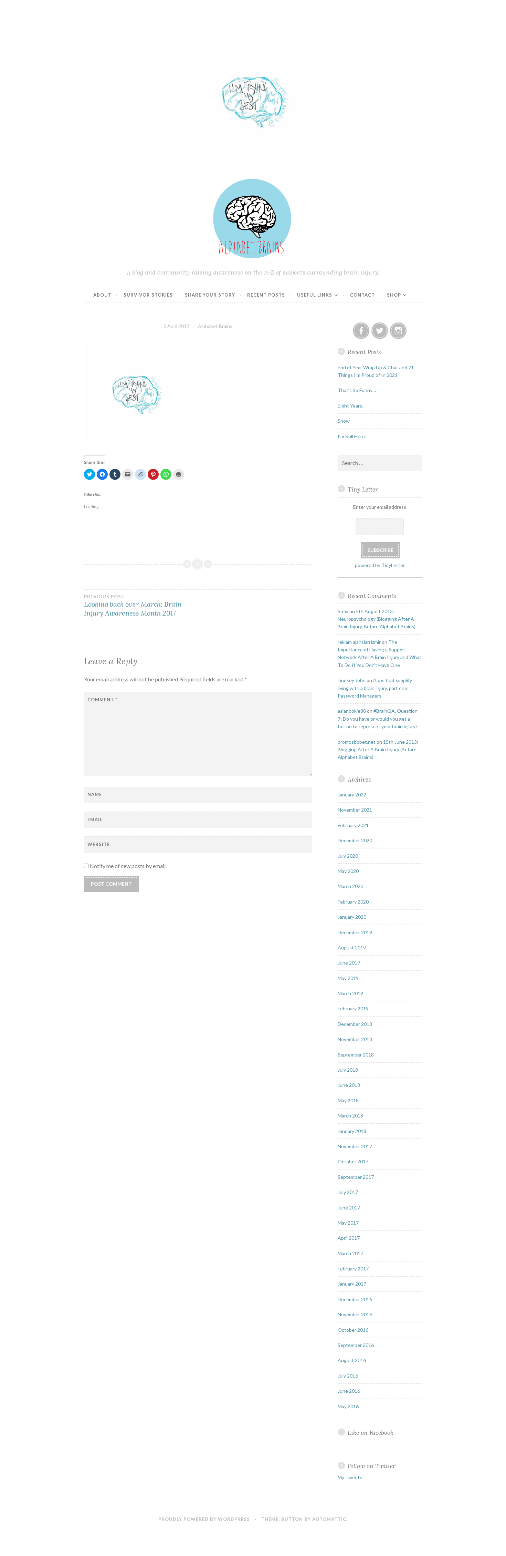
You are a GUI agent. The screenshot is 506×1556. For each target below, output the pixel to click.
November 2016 (355, 1314)
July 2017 (348, 1192)
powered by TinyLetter (380, 565)
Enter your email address (379, 507)
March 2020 (350, 886)
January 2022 (352, 794)
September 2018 (356, 1055)
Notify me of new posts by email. (128, 866)
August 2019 (352, 947)
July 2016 (348, 1376)
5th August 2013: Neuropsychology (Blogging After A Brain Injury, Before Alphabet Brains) (376, 619)
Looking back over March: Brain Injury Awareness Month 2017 (132, 605)
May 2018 (348, 1100)
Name (94, 794)
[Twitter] (379, 330)
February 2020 (353, 902)
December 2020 (355, 840)
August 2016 (352, 1360)
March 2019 (350, 993)
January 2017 (352, 1284)
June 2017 (349, 1207)
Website (98, 844)
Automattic (329, 1519)
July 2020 (348, 856)
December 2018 (355, 1024)
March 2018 (350, 1116)
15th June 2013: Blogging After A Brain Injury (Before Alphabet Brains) (378, 749)
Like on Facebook (370, 1432)
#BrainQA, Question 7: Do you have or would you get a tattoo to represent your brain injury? (378, 718)
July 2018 (348, 1070)
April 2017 (349, 1238)
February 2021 (353, 825)
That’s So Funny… (357, 390)
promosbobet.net (357, 742)
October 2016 (353, 1330)
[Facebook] (361, 330)
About (102, 295)
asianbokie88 (352, 711)
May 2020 (348, 871)
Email (95, 819)
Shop (394, 295)
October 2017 (353, 1161)
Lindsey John (352, 680)
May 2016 (348, 1406)
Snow (344, 421)
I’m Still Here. (352, 436)
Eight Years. (350, 406)
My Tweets (350, 1477)
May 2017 (348, 1223)
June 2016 (349, 1391)
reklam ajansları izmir (359, 642)
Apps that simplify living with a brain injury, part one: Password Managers (375, 688)
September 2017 (356, 1177)
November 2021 (355, 810)
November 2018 (355, 1039)
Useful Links (314, 295)
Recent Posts (266, 295)
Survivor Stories (148, 295)
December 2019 (355, 932)
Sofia (343, 611)
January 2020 (352, 917)
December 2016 (355, 1299)
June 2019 (349, 963)
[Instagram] (398, 330)
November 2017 (355, 1146)
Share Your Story (210, 295)
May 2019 (348, 978)
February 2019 (353, 1008)
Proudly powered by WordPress (204, 1519)
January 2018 (352, 1131)
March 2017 (350, 1253)
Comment (102, 699)
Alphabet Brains (215, 326)
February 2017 (353, 1268)
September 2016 (356, 1345)
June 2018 (349, 1085)
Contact (362, 295)
